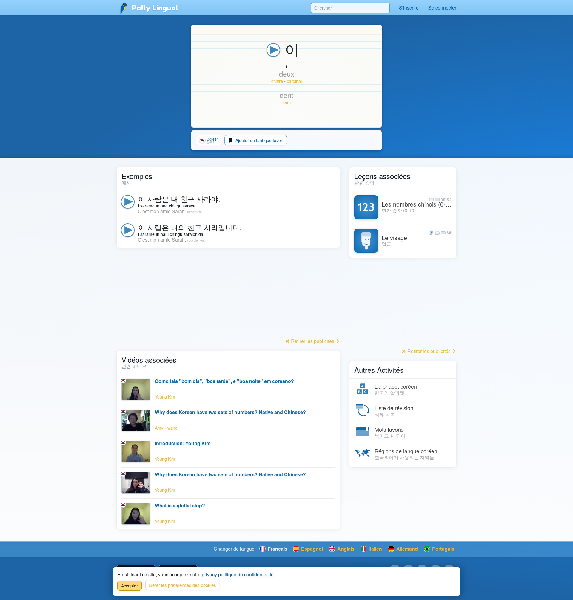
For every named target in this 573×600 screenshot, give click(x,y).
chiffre (277, 81)
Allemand (406, 548)
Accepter (129, 586)
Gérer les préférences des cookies (182, 585)
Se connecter (442, 7)
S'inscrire (409, 7)
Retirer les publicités (312, 341)
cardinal (294, 81)
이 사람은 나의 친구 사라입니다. (190, 227)
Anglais (345, 548)
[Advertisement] (228, 294)
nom (286, 102)
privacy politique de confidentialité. (238, 574)
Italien (374, 548)
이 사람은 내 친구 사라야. (179, 198)
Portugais (442, 548)
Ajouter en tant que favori (258, 140)
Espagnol (311, 548)
